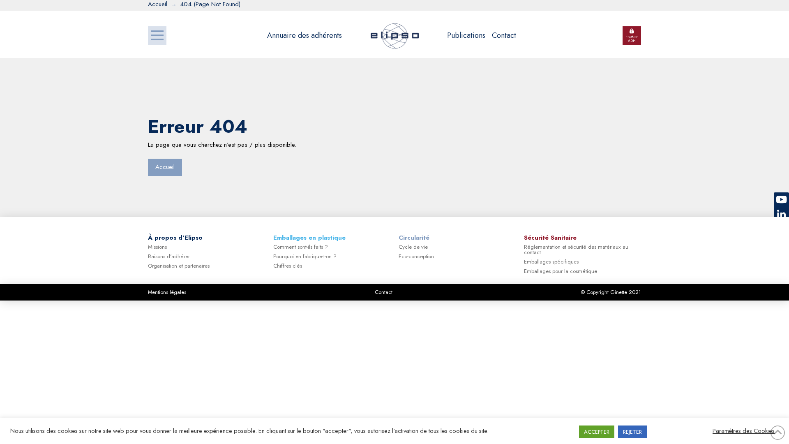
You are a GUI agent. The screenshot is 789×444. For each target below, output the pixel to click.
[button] (157, 35)
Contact (383, 292)
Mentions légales (167, 292)
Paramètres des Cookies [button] (744, 431)
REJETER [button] (632, 432)
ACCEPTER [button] (596, 432)
